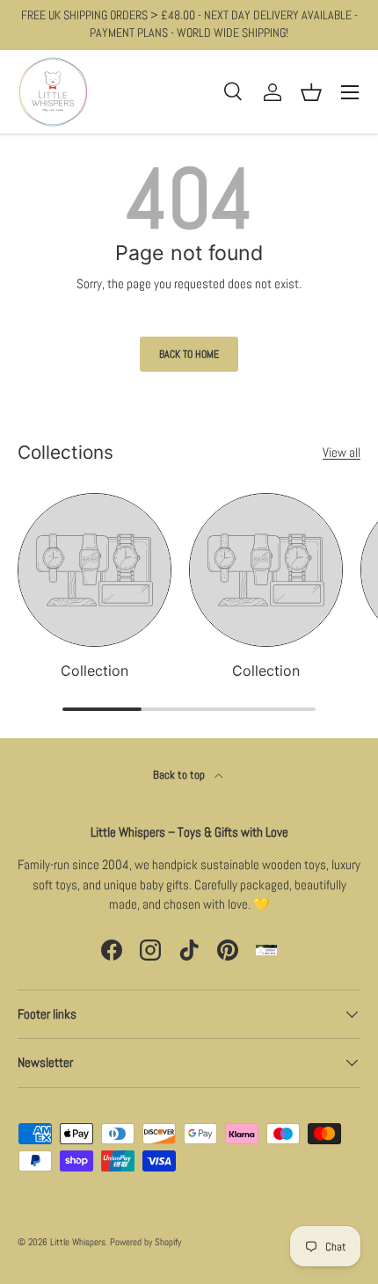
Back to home (189, 354)
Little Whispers (77, 1242)
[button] (311, 92)
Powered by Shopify (145, 1242)
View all (341, 452)
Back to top (180, 774)
